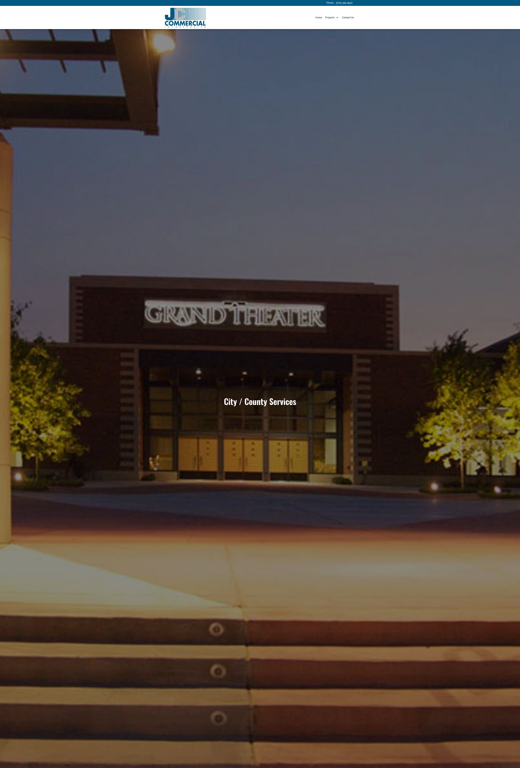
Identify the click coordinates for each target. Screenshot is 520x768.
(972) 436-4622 (344, 3)
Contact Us (348, 17)
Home (318, 17)
